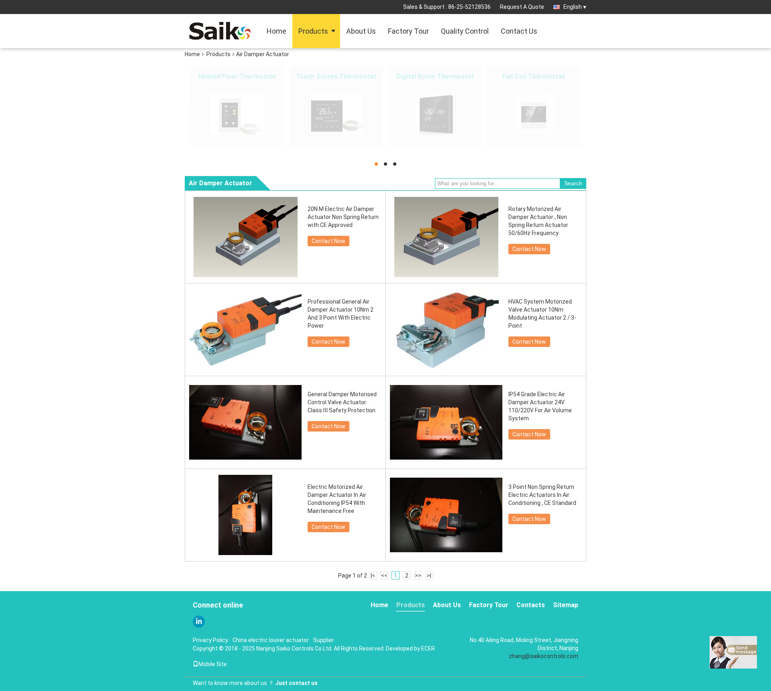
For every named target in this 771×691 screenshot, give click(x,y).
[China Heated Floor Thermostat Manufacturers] (237, 114)
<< (384, 575)
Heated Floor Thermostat (237, 76)
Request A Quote (522, 7)
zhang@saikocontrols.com (543, 656)
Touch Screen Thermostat (336, 76)
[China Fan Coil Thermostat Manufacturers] (534, 114)
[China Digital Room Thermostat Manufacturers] (435, 114)
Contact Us (519, 31)
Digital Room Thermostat (435, 76)
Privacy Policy (210, 640)
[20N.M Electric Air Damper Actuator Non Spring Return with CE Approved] (245, 237)
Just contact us (296, 683)
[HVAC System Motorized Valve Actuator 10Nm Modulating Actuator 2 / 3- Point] (446, 330)
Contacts (530, 605)
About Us (361, 31)
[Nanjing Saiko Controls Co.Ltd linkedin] (199, 621)
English (572, 7)
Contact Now (328, 241)
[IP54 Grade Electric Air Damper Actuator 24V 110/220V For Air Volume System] (446, 422)
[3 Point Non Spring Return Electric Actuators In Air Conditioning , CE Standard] (446, 515)
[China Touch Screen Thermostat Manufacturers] (336, 114)
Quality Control (465, 31)
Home (276, 31)
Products (313, 31)
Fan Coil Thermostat (533, 76)
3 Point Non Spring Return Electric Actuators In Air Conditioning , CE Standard (542, 495)
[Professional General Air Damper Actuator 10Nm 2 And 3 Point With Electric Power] (245, 330)
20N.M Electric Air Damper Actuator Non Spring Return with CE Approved (343, 217)
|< (373, 575)
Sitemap (565, 605)
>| (429, 575)
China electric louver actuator (271, 640)
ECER (428, 648)
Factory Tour (408, 31)
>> (418, 575)
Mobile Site (212, 664)
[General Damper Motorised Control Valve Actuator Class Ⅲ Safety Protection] (245, 422)
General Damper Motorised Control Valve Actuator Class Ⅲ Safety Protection (342, 402)
